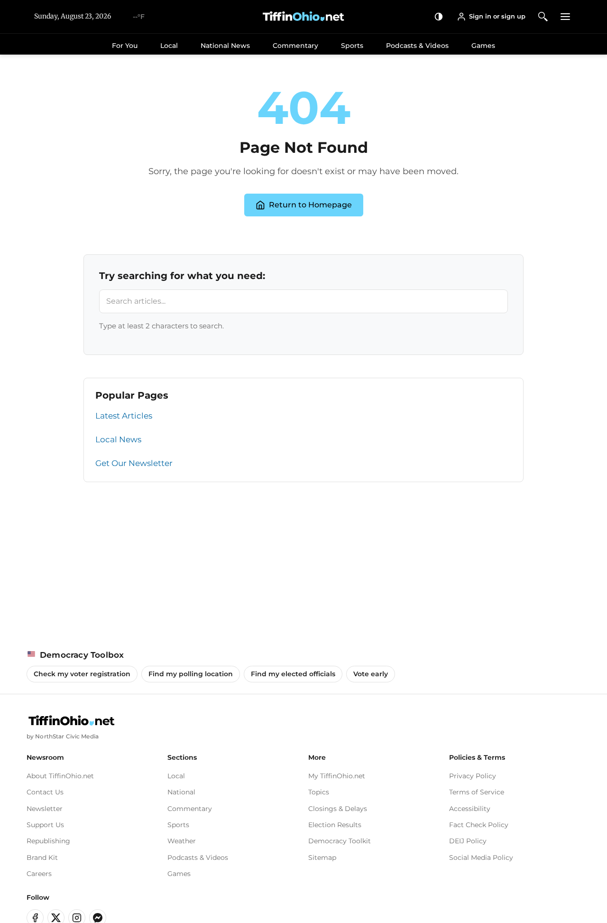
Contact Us (45, 792)
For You (125, 45)
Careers (39, 873)
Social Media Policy (481, 857)
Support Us (45, 824)
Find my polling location (190, 674)
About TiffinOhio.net (60, 776)
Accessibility (469, 808)
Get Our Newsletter (134, 463)
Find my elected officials (293, 674)
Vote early (370, 674)
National (181, 792)
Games (483, 45)
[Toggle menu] (565, 16)
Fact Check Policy (478, 824)
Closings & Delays (337, 808)
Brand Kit (42, 857)
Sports (352, 45)
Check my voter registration (82, 674)
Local (169, 45)
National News (225, 45)
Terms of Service (476, 792)
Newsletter (45, 808)
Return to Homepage (310, 204)
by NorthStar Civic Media (63, 736)
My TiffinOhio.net (336, 776)
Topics (318, 792)
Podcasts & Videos (417, 45)
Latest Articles (123, 415)
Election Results (334, 824)
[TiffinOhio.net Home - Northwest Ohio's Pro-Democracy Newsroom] (303, 17)
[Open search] (543, 16)
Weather (181, 841)
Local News (118, 439)
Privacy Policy (472, 776)
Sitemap (322, 857)
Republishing (48, 841)
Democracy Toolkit (339, 841)
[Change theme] (439, 16)
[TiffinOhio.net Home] (72, 720)
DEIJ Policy (468, 841)
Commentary (295, 45)
